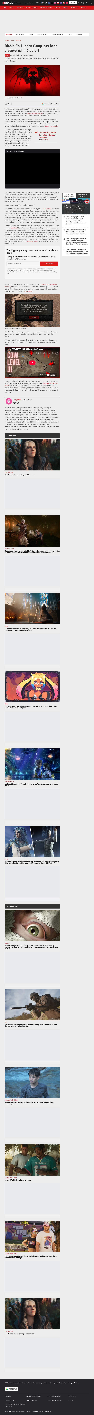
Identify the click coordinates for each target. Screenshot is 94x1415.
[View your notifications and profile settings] (87, 3)
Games (11, 8)
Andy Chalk (15, 55)
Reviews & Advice (46, 8)
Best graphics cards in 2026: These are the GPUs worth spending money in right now (76, 232)
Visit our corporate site (71, 1383)
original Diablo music (34, 114)
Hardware (20, 8)
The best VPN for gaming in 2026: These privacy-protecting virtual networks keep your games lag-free (77, 209)
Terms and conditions (53, 1396)
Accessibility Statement (54, 1400)
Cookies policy (9, 1400)
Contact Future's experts (33, 1396)
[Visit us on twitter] (52, 3)
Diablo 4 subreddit (51, 126)
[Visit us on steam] (46, 3)
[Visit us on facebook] (49, 3)
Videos (65, 8)
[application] (32, 169)
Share (9, 104)
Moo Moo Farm (32, 241)
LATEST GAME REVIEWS (82, 195)
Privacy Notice (10, 270)
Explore (83, 8)
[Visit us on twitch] (61, 3)
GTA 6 (31, 34)
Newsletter (74, 8)
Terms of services (28, 269)
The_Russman (27, 291)
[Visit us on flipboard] (64, 3)
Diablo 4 (18, 40)
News (7, 55)
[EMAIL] (18, 403)
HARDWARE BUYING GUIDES (69, 195)
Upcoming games (58, 34)
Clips (70, 34)
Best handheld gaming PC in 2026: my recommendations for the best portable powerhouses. (77, 252)
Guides (57, 8)
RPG (12, 40)
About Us (8, 1396)
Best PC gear (20, 34)
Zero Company (42, 34)
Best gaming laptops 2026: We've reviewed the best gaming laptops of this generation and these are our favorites (76, 221)
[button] (91, 3)
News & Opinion (31, 8)
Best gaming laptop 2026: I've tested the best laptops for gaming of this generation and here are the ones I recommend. (77, 242)
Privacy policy (72, 1396)
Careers (70, 1400)
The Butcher (47, 209)
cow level (14, 228)
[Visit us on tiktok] (67, 3)
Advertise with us (31, 1400)
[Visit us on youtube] (58, 3)
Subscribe (73, 2)
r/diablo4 (45, 139)
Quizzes (79, 34)
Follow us (46, 104)
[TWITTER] (15, 403)
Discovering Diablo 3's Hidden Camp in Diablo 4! (47, 135)
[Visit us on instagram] (55, 3)
